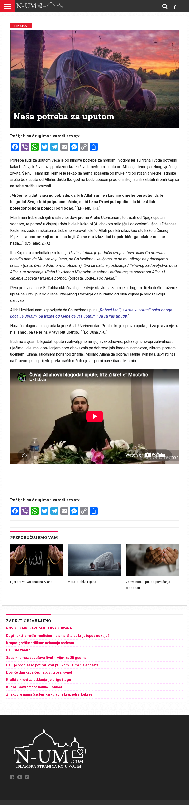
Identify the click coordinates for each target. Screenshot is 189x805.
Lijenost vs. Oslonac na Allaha (31, 582)
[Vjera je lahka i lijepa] (94, 575)
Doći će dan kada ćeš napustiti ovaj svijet (39, 672)
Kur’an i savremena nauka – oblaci (34, 687)
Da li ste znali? (18, 650)
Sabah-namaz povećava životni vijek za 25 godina (46, 658)
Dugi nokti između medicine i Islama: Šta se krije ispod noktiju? (58, 636)
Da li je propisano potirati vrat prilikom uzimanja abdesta (52, 665)
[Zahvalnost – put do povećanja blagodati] (152, 575)
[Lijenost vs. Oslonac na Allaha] (36, 575)
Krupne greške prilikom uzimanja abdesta (40, 643)
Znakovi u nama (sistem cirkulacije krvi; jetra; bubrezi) (50, 694)
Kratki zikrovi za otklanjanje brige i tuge (38, 680)
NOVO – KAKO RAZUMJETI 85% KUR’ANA (39, 628)
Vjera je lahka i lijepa (82, 582)
